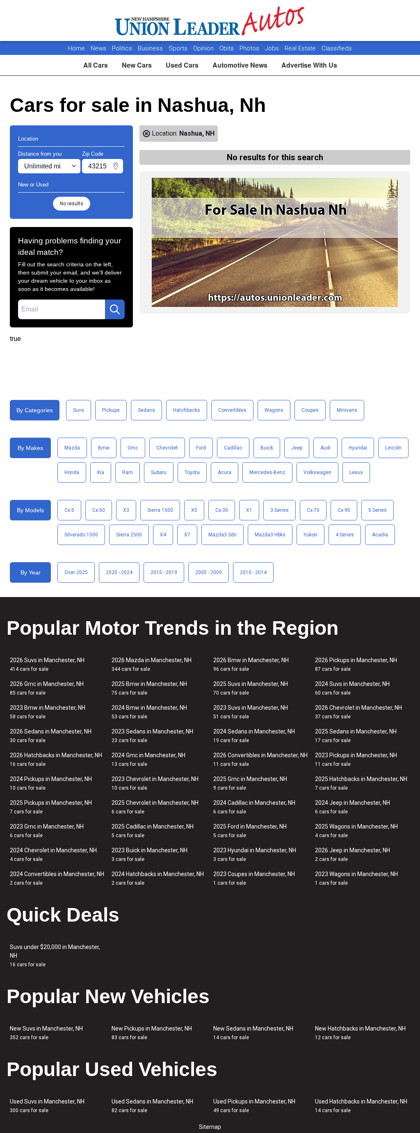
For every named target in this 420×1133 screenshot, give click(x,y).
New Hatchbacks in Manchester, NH (360, 1032)
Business (151, 48)
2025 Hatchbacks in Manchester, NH (361, 783)
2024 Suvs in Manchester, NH (352, 688)
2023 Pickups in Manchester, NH (356, 759)
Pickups (111, 410)
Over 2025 (76, 572)
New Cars (137, 65)
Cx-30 (221, 510)
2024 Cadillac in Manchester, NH (254, 807)
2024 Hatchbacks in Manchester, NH (158, 878)
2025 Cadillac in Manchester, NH (153, 830)
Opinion (204, 48)
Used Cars (182, 65)
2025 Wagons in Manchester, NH (356, 830)
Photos (250, 48)
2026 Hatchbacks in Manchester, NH (56, 759)
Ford (201, 448)
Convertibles (232, 410)
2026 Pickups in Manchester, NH (356, 664)
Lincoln (393, 448)
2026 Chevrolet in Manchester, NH (358, 712)
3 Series (279, 510)
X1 (249, 510)
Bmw (104, 448)
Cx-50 (98, 510)
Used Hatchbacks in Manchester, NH (361, 1105)
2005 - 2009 (208, 572)
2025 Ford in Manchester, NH (250, 830)
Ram (127, 472)
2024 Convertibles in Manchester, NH (57, 878)
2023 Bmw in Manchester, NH (47, 712)
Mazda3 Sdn (222, 535)
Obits (227, 48)
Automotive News (239, 65)
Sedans (146, 410)
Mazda (72, 448)
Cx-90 (344, 510)
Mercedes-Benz (267, 472)
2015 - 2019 (164, 572)
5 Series (377, 510)
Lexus (356, 472)
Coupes (310, 410)
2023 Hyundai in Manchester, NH (254, 854)
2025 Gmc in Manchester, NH (250, 783)
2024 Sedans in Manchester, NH (254, 735)
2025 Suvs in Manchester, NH (250, 688)
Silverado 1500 (81, 535)
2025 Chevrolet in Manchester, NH (155, 807)
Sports (179, 48)
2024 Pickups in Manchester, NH (51, 783)
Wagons (274, 410)
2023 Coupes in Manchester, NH (254, 878)
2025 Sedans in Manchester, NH (356, 735)
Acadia (380, 535)
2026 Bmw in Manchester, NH (251, 664)
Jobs (273, 48)
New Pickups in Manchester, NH (152, 1032)
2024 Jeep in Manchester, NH (352, 807)
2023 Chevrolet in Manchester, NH (155, 783)
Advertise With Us (309, 65)
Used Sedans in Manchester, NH (152, 1105)
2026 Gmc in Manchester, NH (47, 688)
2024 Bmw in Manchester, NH (149, 712)
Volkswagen (317, 472)
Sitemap (210, 1127)
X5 (194, 510)
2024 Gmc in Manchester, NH (148, 759)
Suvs (78, 410)
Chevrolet (167, 448)
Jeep (296, 448)
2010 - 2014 (253, 572)
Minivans (347, 410)
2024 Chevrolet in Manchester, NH (53, 854)
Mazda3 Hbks (270, 535)
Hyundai (358, 448)
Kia (100, 472)
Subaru (159, 472)
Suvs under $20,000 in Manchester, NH (55, 955)
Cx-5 (69, 510)
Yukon (310, 535)
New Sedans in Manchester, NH (253, 1032)
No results (71, 204)
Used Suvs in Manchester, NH (47, 1105)
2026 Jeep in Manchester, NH (352, 854)
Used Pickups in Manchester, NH (254, 1105)
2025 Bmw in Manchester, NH (149, 688)
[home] (210, 20)
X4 (163, 535)
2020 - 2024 (119, 572)
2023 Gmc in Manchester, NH (47, 830)
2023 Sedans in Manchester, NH (152, 735)
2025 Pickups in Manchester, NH (51, 807)
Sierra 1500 (160, 510)
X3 (126, 510)
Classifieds (337, 48)
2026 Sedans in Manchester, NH (50, 735)
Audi (325, 448)
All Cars (95, 65)
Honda (71, 472)
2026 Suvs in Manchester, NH (47, 664)
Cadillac (233, 448)
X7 (187, 535)
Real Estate (301, 48)
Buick (266, 448)
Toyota (192, 472)
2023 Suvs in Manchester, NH (250, 712)
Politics (122, 48)
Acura (224, 472)
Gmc (133, 448)
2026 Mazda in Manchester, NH (152, 664)
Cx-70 (313, 510)
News (98, 48)
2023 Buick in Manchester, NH (149, 854)
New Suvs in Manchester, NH (46, 1032)
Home (76, 48)
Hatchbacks (186, 410)
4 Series (345, 535)
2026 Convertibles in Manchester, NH (260, 759)
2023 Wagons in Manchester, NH (356, 878)
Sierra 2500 (129, 535)
